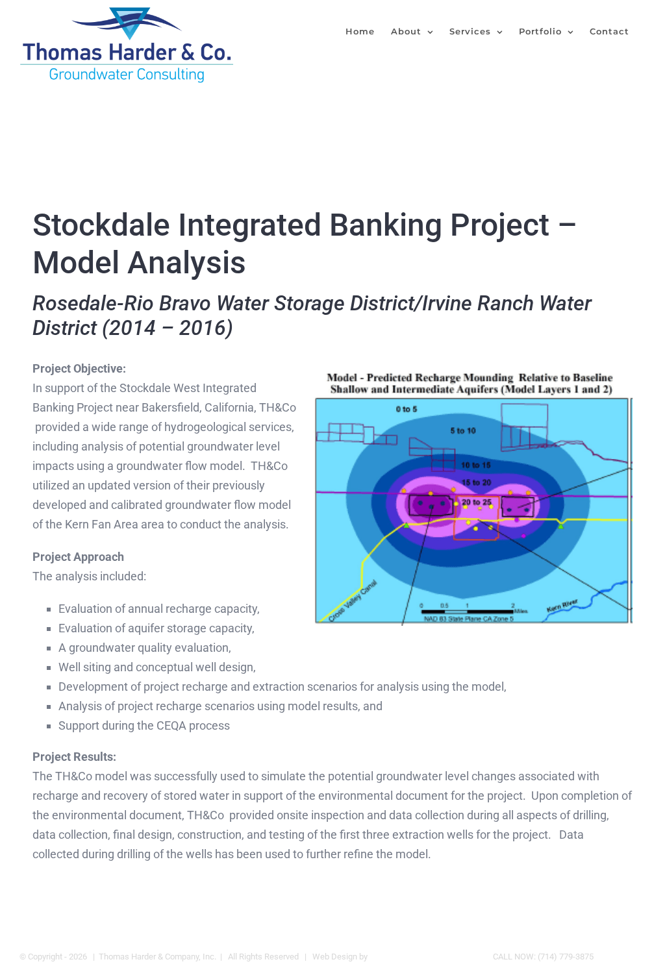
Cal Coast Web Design (410, 956)
